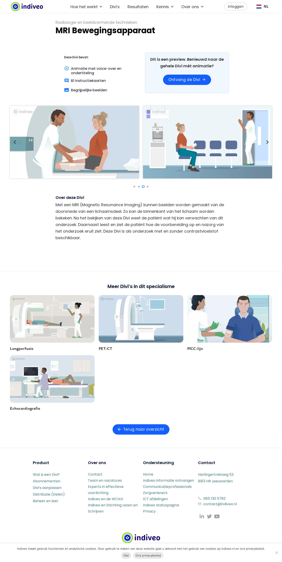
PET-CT (105, 348)
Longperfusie (21, 348)
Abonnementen (46, 481)
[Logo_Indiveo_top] (27, 6)
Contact (95, 474)
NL (266, 6)
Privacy (149, 511)
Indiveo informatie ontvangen (168, 480)
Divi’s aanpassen (47, 487)
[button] (101, 7)
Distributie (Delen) (49, 494)
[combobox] (262, 6)
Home (148, 474)
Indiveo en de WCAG (105, 498)
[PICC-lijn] (229, 319)
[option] (262, 6)
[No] (276, 552)
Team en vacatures (105, 480)
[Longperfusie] (52, 319)
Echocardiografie (25, 408)
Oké (126, 555)
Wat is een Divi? (46, 474)
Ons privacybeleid (148, 555)
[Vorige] (15, 142)
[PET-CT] (141, 319)
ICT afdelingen (155, 498)
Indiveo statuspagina (161, 505)
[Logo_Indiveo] (141, 537)
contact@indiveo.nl (220, 504)
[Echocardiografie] (52, 379)
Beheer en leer (45, 500)
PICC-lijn (195, 348)
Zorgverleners (155, 492)
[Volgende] (267, 142)
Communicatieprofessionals (167, 486)
